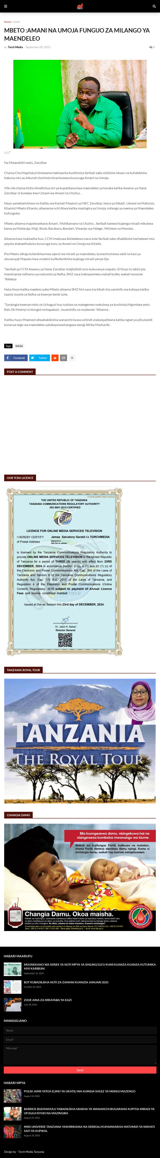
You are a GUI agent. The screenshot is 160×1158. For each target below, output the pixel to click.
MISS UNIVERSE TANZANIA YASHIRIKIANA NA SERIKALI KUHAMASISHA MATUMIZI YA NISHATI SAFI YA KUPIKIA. (89, 1129)
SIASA (16, 21)
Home (7, 21)
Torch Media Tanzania (31, 1151)
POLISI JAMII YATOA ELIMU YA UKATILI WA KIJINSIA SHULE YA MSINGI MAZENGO (79, 1091)
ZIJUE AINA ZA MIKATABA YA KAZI (48, 1000)
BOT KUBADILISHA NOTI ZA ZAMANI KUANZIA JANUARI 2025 (66, 982)
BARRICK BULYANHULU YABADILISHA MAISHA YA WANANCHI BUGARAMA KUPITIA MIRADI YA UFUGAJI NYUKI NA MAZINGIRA (89, 1111)
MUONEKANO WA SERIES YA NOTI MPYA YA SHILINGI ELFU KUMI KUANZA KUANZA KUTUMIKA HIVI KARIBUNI (90, 966)
